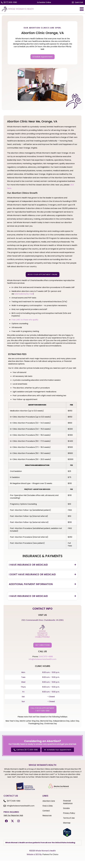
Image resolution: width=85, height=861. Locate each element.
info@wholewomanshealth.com (42, 659)
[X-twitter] (12, 821)
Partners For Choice (50, 854)
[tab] (42, 565)
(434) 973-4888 (46, 656)
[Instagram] (18, 821)
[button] (77, 2)
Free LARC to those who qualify (25, 319)
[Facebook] (6, 821)
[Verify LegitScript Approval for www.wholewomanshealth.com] (67, 836)
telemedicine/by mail (23, 294)
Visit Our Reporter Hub (13, 815)
